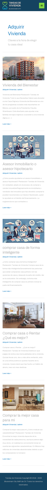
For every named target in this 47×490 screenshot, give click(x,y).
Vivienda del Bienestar (20, 85)
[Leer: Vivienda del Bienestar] (23, 68)
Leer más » (7, 123)
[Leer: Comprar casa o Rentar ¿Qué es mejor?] (23, 315)
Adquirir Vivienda (9, 90)
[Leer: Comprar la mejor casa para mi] (23, 397)
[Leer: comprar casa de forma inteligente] (23, 231)
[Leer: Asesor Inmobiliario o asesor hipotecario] (23, 147)
